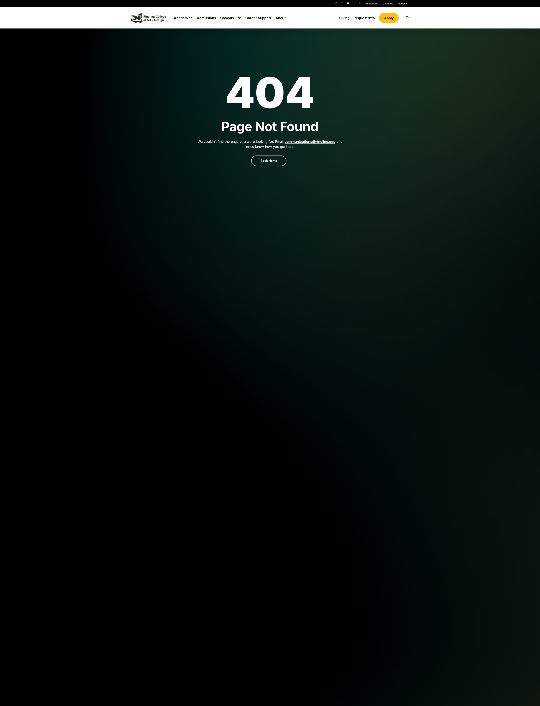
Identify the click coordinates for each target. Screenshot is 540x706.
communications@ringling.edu (310, 141)
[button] (268, 161)
